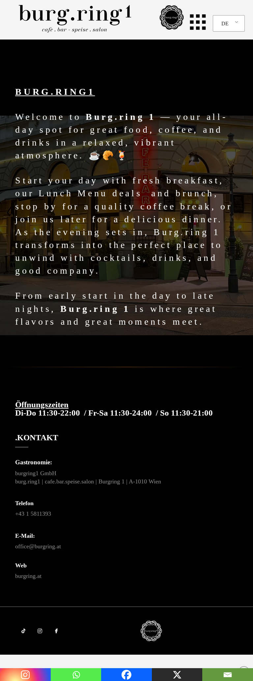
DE (225, 23)
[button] (195, 22)
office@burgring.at (38, 546)
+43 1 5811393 (33, 513)
